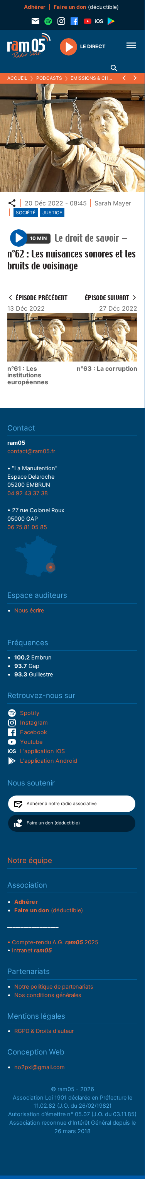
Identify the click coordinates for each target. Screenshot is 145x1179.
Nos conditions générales (47, 995)
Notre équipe (29, 860)
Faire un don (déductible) (53, 823)
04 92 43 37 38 (27, 493)
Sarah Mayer (112, 203)
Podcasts (49, 78)
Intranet (32, 950)
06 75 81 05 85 (27, 527)
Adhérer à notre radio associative (62, 803)
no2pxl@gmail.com (39, 1067)
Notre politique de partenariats (53, 986)
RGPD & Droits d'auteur (44, 1031)
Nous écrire (29, 610)
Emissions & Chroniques (101, 78)
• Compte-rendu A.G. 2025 (52, 942)
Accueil (17, 78)
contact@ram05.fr (31, 451)
